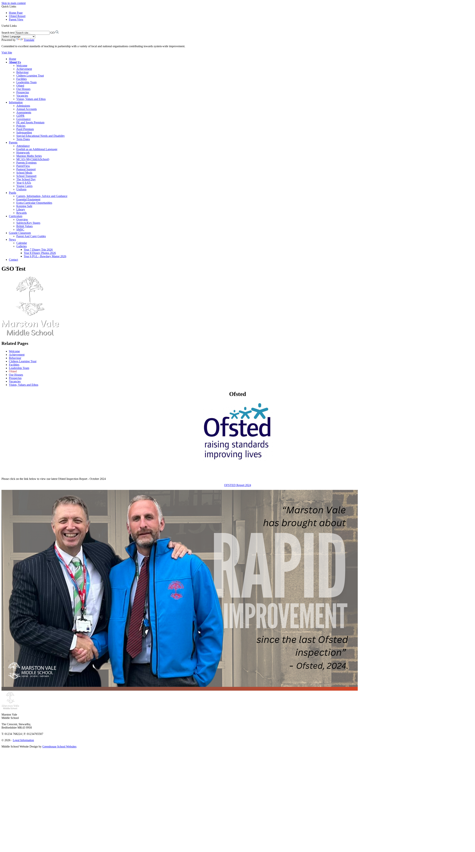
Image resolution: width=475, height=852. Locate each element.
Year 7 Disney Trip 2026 (38, 249)
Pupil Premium (25, 129)
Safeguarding (24, 132)
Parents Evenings (26, 162)
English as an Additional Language (36, 149)
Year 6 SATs (23, 182)
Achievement (24, 68)
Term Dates (23, 139)
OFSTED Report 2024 (237, 485)
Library (20, 209)
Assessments (23, 112)
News (12, 239)
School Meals (24, 172)
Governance (23, 119)
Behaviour (22, 72)
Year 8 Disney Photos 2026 (40, 253)
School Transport (26, 176)
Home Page (16, 12)
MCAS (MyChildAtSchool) (32, 159)
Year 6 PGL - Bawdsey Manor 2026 (45, 256)
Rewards (21, 212)
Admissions (23, 105)
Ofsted (20, 85)
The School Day (26, 179)
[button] (18, 26)
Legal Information (23, 740)
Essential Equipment (28, 199)
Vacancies (22, 95)
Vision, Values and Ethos (31, 99)
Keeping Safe (24, 206)
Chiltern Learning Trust (30, 75)
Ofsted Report (17, 16)
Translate (29, 39)
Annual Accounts (26, 109)
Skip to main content (13, 3)
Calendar (21, 242)
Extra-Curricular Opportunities (34, 202)
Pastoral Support (26, 169)
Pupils (12, 192)
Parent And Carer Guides (31, 236)
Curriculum (15, 216)
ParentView (23, 165)
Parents (13, 142)
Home (12, 58)
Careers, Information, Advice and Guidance (41, 196)
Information (16, 102)
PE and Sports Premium (30, 122)
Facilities (21, 78)
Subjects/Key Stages (28, 222)
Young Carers (24, 186)
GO (52, 32)
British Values (24, 226)
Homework (23, 152)
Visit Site (6, 52)
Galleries (21, 246)
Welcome (21, 65)
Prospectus (22, 92)
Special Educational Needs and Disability (40, 135)
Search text (7, 32)
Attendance (23, 145)
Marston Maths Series (29, 155)
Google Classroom (20, 232)
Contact (13, 259)
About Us (15, 62)
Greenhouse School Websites (59, 746)
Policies (20, 125)
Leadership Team (26, 82)
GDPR (20, 115)
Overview (22, 219)
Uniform (21, 189)
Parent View (16, 19)
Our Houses (23, 89)
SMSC (20, 229)
